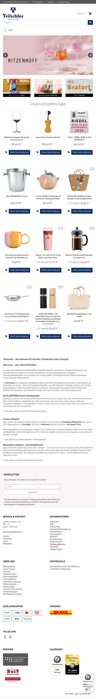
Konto (5, 541)
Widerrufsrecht (56, 542)
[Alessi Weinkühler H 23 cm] (16, 180)
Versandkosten (56, 532)
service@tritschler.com (12, 532)
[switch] (87, 689)
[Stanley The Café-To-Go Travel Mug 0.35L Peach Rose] (48, 239)
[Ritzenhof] (48, 55)
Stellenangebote (10, 584)
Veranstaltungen (9, 574)
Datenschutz (55, 527)
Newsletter (54, 547)
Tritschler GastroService (12, 589)
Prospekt (51, 2)
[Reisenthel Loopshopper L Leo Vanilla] (79, 298)
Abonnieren (32, 492)
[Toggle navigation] (5, 30)
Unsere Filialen (9, 569)
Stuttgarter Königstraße (72, 422)
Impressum (54, 522)
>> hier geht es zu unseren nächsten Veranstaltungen (24, 440)
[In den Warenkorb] (6, 152)
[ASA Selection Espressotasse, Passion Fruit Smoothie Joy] (16, 239)
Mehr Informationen (19, 152)
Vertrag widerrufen (57, 544)
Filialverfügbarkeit (10, 577)
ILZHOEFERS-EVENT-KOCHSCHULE (15, 2)
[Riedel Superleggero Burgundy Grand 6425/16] (17, 121)
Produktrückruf (56, 539)
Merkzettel (7, 544)
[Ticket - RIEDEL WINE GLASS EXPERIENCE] (79, 121)
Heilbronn (45, 424)
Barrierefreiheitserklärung (60, 529)
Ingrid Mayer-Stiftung (11, 582)
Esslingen (27, 424)
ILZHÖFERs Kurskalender (60, 569)
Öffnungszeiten (38, 2)
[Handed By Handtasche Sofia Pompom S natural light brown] (79, 180)
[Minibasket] (90, 14)
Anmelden (80, 14)
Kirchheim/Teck (74, 424)
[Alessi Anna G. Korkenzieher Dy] (48, 121)
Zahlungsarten (56, 534)
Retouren (53, 537)
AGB (51, 524)
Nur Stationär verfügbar (12, 594)
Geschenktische (9, 579)
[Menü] (92, 674)
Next (90, 55)
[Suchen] (90, 22)
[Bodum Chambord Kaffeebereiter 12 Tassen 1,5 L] (79, 239)
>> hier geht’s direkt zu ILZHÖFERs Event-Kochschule (24, 411)
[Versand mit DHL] (61, 612)
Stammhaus (11, 383)
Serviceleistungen (10, 592)
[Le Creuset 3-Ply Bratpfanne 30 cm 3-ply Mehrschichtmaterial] (16, 298)
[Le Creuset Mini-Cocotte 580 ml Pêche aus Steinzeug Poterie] (48, 180)
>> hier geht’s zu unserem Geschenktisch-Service (23, 460)
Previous (5, 55)
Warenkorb (7, 539)
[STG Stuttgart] (15, 659)
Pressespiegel (8, 587)
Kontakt (6, 536)
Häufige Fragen (63, 2)
